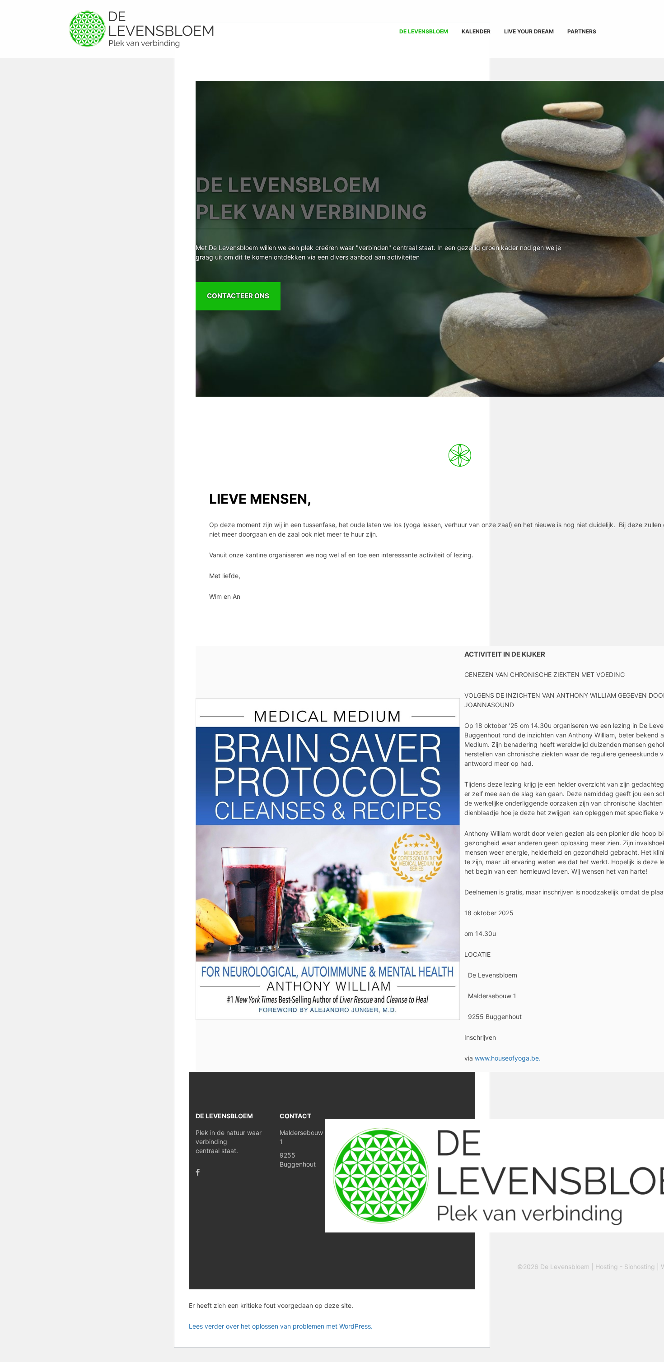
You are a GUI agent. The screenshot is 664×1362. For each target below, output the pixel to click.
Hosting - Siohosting (626, 1266)
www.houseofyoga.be (508, 1058)
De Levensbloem (565, 1266)
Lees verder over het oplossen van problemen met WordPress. (281, 1326)
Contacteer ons (238, 296)
